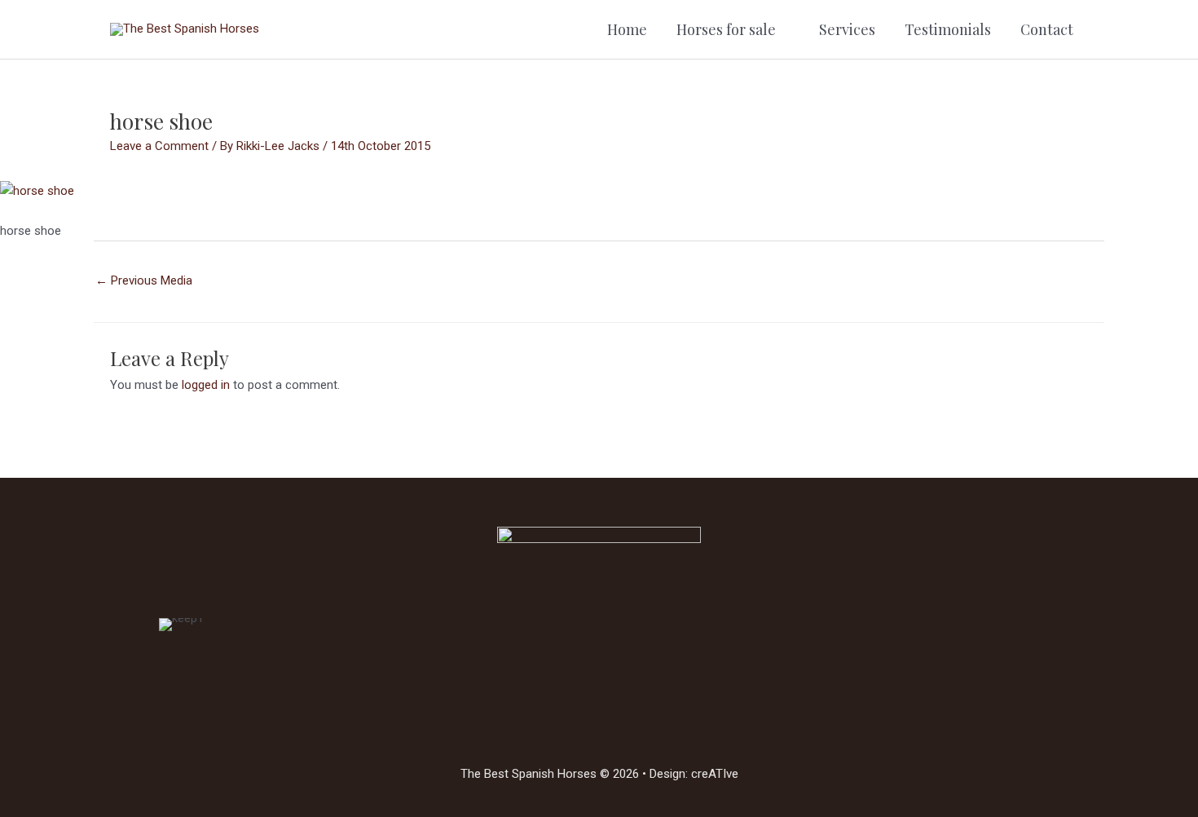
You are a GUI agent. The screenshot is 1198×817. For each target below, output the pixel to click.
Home (627, 29)
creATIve (714, 773)
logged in (206, 385)
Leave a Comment (159, 146)
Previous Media (143, 280)
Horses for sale (726, 29)
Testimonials (948, 29)
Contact (1046, 29)
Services (847, 29)
